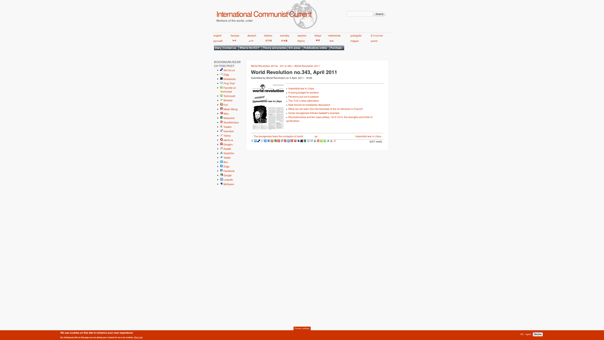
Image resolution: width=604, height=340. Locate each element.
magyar (354, 41)
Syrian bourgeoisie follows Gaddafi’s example (313, 113)
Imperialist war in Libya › (368, 136)
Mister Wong (231, 109)
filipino (301, 41)
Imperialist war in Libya (301, 88)
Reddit (227, 149)
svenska (284, 35)
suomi (374, 41)
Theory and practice (275, 48)
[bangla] (331, 41)
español (301, 35)
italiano (268, 35)
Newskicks (230, 79)
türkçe (317, 35)
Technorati (229, 96)
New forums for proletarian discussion (309, 105)
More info (138, 337)
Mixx (226, 113)
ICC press (294, 48)
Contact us (229, 48)
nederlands (334, 35)
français (235, 35)
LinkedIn (228, 179)
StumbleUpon (231, 122)
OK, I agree (525, 334)
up (316, 136)
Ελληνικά (377, 35)
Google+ (228, 144)
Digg (226, 74)
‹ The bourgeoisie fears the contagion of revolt (277, 136)
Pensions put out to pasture (303, 96)
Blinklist (228, 100)
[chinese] (317, 41)
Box (226, 162)
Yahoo (227, 135)
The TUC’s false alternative (303, 100)
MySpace (229, 184)
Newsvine (229, 118)
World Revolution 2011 (307, 66)
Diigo (226, 166)
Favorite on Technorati (228, 89)
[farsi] (250, 41)
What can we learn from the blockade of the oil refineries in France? (325, 109)
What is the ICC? (249, 48)
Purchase (336, 48)
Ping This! (229, 83)
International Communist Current (263, 13)
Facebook (229, 171)
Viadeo (228, 127)
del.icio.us (229, 70)
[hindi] (234, 41)
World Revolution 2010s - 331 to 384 (271, 66)
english (217, 35)
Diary (218, 48)
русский (218, 41)
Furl (226, 105)
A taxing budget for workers (303, 92)
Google (228, 175)
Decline (537, 334)
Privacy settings (302, 328)
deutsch (251, 35)
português (356, 35)
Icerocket (229, 131)
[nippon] (284, 41)
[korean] (268, 41)
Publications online (315, 48)
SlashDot (229, 153)
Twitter (227, 157)
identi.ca (228, 140)
